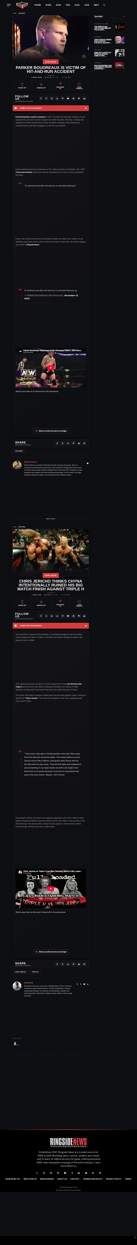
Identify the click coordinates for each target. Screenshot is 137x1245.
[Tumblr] (72, 1173)
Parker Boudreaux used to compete (30, 117)
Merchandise (47, 1179)
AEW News (21, 13)
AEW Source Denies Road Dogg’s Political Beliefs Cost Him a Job (103, 41)
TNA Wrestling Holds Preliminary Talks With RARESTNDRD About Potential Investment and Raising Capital (103, 28)
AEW (58, 5)
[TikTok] (93, 1173)
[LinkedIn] (57, 98)
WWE (48, 5)
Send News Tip (13, 1179)
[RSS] (100, 1173)
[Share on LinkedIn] (68, 443)
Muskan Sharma (37, 77)
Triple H (35, 972)
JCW (86, 5)
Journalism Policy (92, 1179)
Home (38, 5)
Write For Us (30, 1179)
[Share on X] (62, 443)
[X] (46, 98)
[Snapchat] (79, 98)
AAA (77, 5)
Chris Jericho (20, 972)
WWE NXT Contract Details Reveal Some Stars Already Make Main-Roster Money (103, 54)
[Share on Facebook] (57, 443)
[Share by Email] (84, 443)
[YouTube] (68, 98)
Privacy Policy (113, 1179)
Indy (96, 5)
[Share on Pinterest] (73, 443)
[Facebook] (41, 98)
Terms (128, 1179)
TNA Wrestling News (101, 23)
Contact (75, 1179)
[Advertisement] (31, 265)
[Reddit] (84, 98)
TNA (68, 5)
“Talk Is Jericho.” (32, 698)
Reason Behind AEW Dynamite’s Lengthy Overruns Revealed (103, 67)
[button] (104, 5)
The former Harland (24, 172)
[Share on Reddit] (79, 443)
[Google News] (52, 98)
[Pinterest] (62, 98)
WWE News (21, 526)
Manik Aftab (37, 595)
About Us (62, 1179)
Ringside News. (33, 245)
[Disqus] (51, 1072)
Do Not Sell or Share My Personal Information (68, 1190)
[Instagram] (73, 98)
